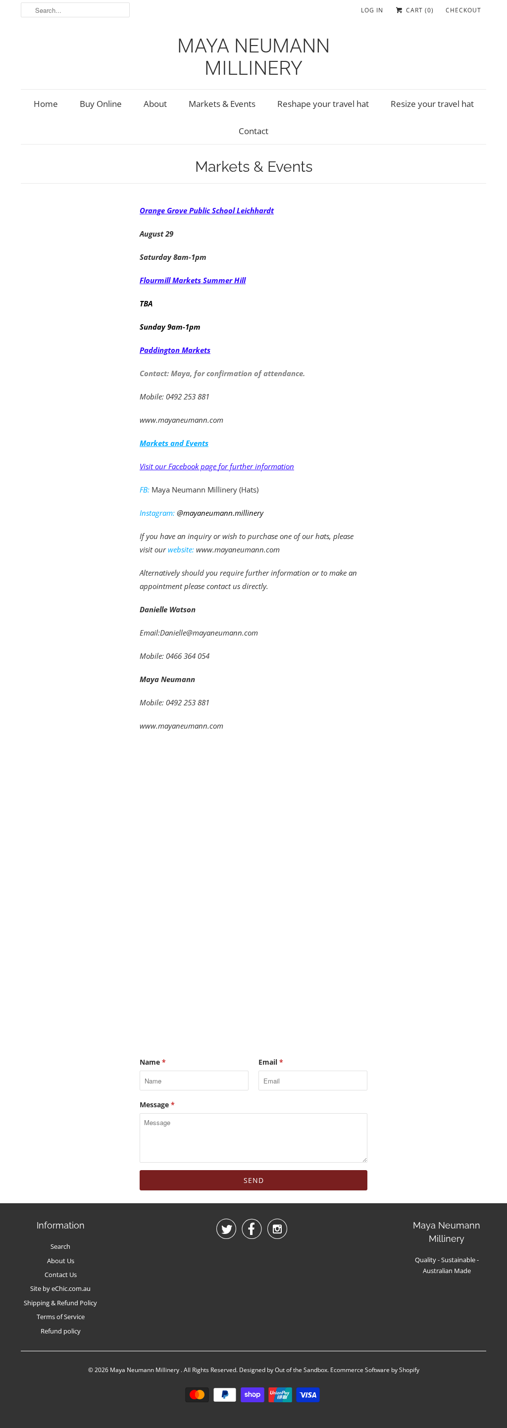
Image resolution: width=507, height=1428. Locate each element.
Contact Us (61, 1274)
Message (157, 1104)
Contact (253, 131)
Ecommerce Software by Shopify (374, 1370)
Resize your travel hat (432, 103)
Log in (372, 10)
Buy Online (101, 103)
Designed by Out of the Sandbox (283, 1370)
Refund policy (61, 1331)
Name (153, 1062)
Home (46, 103)
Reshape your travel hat (323, 103)
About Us (60, 1260)
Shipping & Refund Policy (60, 1302)
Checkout (463, 10)
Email (270, 1062)
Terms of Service (61, 1316)
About (155, 103)
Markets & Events (222, 103)
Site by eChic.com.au (60, 1288)
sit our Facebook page (182, 466)
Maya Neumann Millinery (253, 57)
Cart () (419, 10)
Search (60, 1246)
